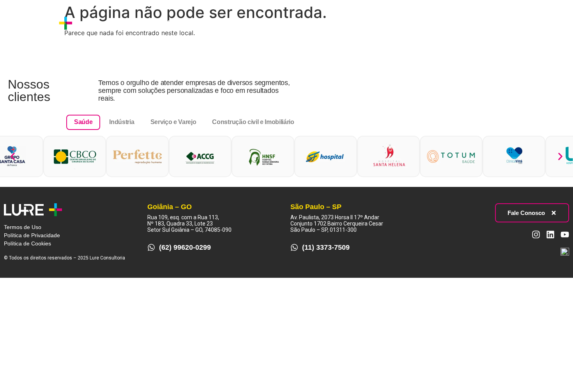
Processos (182, 23)
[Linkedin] (540, 23)
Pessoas (221, 23)
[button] (13, 156)
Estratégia (141, 23)
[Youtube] (555, 23)
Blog (252, 23)
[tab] (83, 122)
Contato (282, 23)
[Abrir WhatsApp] (553, 353)
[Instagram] (526, 23)
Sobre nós (100, 23)
